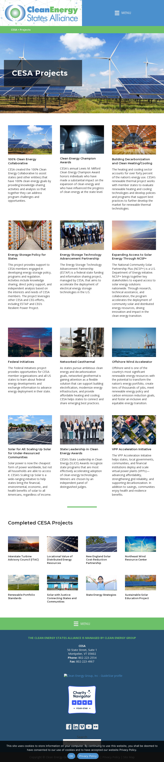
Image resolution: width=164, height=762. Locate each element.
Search (82, 737)
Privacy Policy (88, 756)
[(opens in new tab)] (82, 699)
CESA (14, 29)
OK (71, 756)
